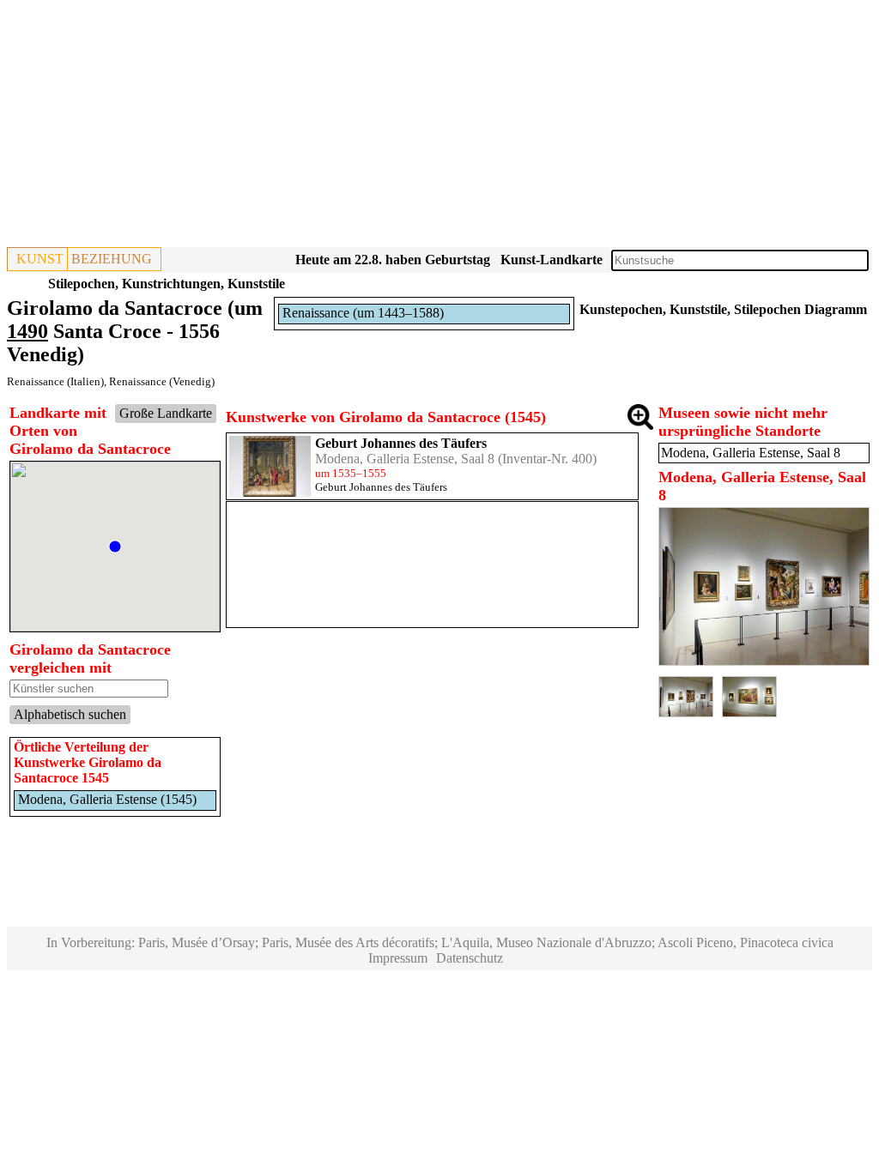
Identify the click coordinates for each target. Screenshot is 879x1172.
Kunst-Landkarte (551, 259)
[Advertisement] (439, 127)
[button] (115, 546)
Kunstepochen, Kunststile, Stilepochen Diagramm (723, 309)
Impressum (397, 958)
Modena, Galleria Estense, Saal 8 (404, 458)
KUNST (40, 258)
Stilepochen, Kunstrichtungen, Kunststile (166, 283)
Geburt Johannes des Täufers (401, 443)
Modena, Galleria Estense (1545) (107, 799)
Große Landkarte (165, 413)
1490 (27, 331)
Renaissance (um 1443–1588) (363, 312)
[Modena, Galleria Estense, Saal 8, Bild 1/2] (764, 661)
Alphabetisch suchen (70, 714)
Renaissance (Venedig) (162, 381)
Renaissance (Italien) (55, 381)
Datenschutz (469, 958)
